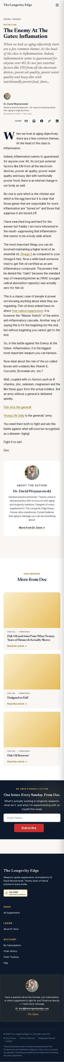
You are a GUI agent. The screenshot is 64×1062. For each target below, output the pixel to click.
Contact (8, 1041)
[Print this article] (34, 121)
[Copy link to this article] (49, 121)
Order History (10, 951)
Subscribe (29, 828)
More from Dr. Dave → (32, 527)
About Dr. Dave (11, 929)
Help (6, 963)
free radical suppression (27, 311)
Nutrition (17, 19)
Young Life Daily (14, 415)
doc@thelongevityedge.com (34, 1008)
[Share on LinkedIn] (57, 121)
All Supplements (12, 912)
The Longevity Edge (18, 5)
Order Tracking (11, 957)
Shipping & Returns (47, 1038)
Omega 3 (26, 254)
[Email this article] (26, 121)
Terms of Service (27, 1038)
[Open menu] (57, 5)
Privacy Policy (10, 1038)
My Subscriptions (12, 945)
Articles (7, 19)
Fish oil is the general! (17, 407)
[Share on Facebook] (41, 121)
